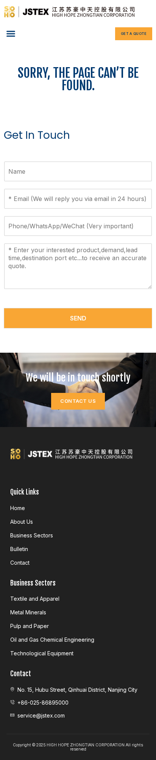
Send (78, 318)
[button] (11, 34)
